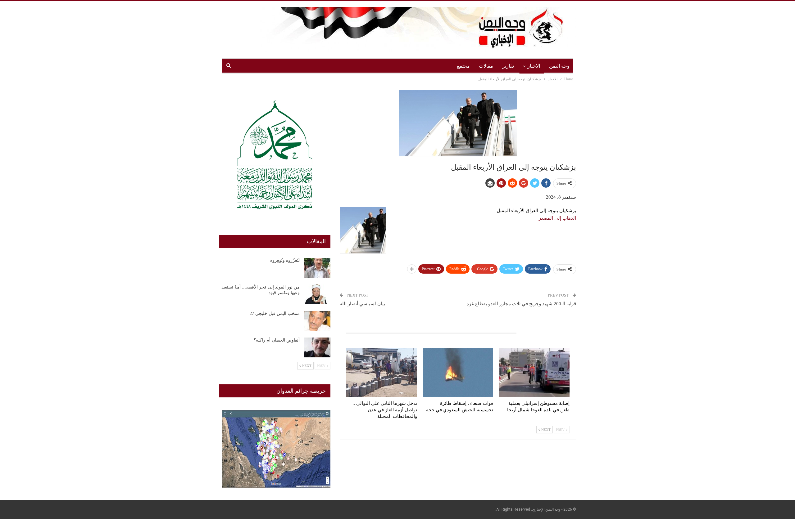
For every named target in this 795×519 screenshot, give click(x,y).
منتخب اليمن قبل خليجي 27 (275, 313)
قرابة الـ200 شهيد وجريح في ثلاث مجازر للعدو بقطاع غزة (521, 303)
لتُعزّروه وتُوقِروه (285, 260)
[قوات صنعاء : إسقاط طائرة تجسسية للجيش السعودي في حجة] (458, 372)
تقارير (508, 66)
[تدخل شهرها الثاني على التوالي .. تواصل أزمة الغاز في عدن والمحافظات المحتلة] (381, 372)
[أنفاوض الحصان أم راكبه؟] (317, 347)
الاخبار (533, 66)
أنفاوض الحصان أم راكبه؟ (277, 340)
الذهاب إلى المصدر (557, 218)
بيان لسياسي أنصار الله (362, 303)
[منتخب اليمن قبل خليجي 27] (317, 321)
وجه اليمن (559, 66)
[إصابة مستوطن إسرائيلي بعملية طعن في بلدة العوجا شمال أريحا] (534, 372)
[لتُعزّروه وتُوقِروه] (317, 268)
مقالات (486, 66)
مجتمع (463, 66)
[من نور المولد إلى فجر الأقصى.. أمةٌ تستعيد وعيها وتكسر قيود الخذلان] (317, 294)
